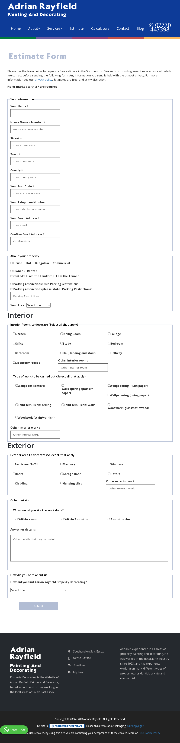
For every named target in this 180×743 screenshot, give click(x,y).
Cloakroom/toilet (27, 363)
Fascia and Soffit (26, 464)
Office (19, 343)
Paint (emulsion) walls (79, 405)
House (17, 263)
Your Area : (18, 305)
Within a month (29, 519)
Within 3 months (76, 519)
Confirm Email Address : (27, 234)
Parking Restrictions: (77, 289)
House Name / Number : (28, 122)
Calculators (100, 28)
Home (17, 28)
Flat (28, 263)
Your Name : (19, 106)
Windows (116, 464)
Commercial (61, 263)
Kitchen (20, 334)
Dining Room (72, 334)
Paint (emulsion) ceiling (34, 405)
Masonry (69, 464)
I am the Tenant (67, 276)
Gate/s (115, 474)
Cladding (21, 483)
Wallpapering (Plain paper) (129, 386)
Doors (19, 474)
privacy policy (43, 80)
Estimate (76, 28)
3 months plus (120, 519)
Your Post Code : (22, 186)
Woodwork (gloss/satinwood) (128, 408)
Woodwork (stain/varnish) (36, 417)
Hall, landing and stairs (79, 353)
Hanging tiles (72, 483)
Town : (15, 154)
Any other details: (23, 529)
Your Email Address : (25, 218)
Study (67, 343)
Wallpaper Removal (31, 386)
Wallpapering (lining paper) (129, 395)
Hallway (116, 353)
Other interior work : (25, 427)
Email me (79, 665)
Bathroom (22, 353)
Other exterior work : (121, 481)
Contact (123, 28)
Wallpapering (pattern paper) (77, 391)
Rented (32, 271)
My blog (78, 672)
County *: (17, 170)
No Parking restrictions (61, 284)
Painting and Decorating (36, 14)
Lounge (115, 334)
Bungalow (42, 263)
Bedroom (116, 343)
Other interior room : (73, 360)
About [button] (33, 28)
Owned (18, 271)
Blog (140, 28)
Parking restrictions (27, 284)
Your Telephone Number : (28, 202)
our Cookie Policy (150, 733)
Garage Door (72, 474)
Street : (16, 138)
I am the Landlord (39, 276)
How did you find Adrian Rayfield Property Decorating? (48, 582)
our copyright (135, 726)
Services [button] (53, 28)
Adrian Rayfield (42, 7)
